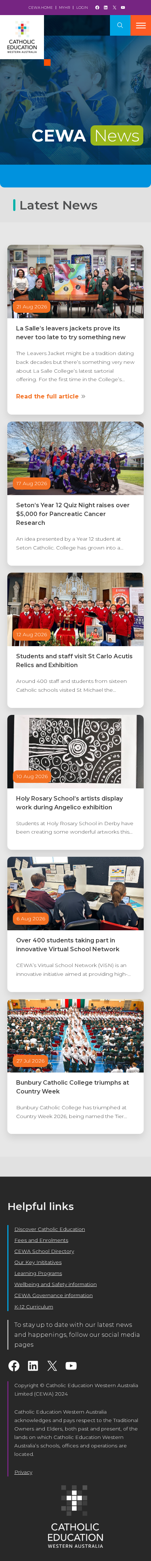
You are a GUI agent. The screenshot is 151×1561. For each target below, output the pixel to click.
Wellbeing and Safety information (55, 1284)
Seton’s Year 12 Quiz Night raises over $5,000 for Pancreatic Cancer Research (73, 514)
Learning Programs (38, 1273)
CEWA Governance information (53, 1295)
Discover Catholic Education (49, 1229)
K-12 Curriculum (33, 1307)
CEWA (86, 135)
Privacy (23, 1472)
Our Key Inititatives (38, 1262)
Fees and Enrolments (41, 1240)
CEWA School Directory (44, 1251)
